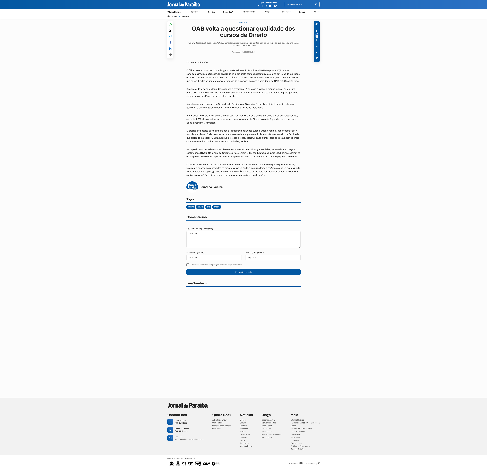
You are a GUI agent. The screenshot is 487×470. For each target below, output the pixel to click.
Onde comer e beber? (221, 426)
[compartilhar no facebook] (170, 42)
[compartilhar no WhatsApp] (170, 24)
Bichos (243, 420)
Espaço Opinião (297, 449)
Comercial (295, 440)
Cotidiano (244, 437)
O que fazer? (217, 423)
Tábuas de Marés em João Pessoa (305, 423)
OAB (208, 207)
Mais (316, 12)
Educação (244, 429)
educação (186, 16)
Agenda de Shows (220, 420)
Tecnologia (244, 443)
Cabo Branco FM (298, 432)
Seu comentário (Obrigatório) (199, 229)
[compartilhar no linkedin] (170, 48)
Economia (244, 426)
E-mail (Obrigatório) (255, 252)
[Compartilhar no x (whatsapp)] (170, 31)
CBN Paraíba (296, 435)
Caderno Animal (268, 420)
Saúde (242, 440)
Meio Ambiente (246, 446)
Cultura (243, 423)
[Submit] (316, 4)
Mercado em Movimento (272, 435)
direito (191, 207)
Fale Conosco (296, 443)
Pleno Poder (267, 426)
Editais (302, 12)
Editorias (285, 12)
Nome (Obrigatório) (195, 252)
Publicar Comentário (243, 272)
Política (211, 12)
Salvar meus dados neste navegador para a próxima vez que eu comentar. (216, 265)
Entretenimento (248, 12)
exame (200, 207)
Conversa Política (269, 423)
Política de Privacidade (300, 446)
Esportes (194, 12)
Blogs (267, 12)
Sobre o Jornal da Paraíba (301, 429)
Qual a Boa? (228, 12)
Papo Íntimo (267, 437)
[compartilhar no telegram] (170, 37)
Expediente (295, 437)
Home (174, 16)
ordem (216, 207)
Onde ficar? (217, 429)
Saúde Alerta (267, 432)
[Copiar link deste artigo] (170, 55)
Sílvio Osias (266, 429)
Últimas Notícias (174, 12)
